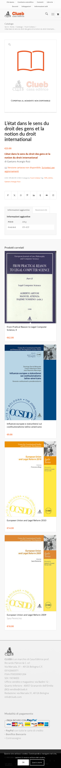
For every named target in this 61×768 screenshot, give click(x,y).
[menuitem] (10, 2)
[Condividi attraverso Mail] (47, 195)
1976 (45, 178)
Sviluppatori (26, 6)
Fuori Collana (35, 178)
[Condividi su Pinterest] (27, 195)
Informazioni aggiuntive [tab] (19, 210)
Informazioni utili (41, 6)
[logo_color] (25, 14)
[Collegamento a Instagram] (53, 195)
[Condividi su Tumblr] (40, 195)
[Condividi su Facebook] (8, 195)
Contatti (40, 2)
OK (23, 762)
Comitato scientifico (25, 2)
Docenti (15, 6)
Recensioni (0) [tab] (41, 210)
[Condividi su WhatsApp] (21, 195)
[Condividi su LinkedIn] (34, 195)
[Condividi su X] (14, 195)
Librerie (50, 2)
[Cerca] (45, 14)
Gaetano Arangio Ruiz (12, 181)
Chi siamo (10, 2)
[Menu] (52, 14)
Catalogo (9, 24)
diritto (50, 178)
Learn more (37, 762)
